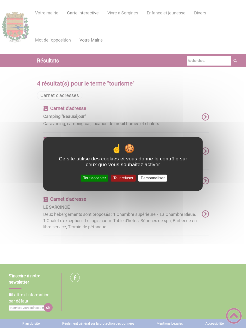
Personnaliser (153, 178)
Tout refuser (123, 178)
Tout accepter (94, 178)
